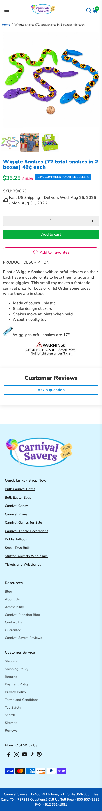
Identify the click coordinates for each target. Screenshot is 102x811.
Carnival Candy (16, 505)
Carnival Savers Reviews (23, 637)
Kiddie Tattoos (16, 539)
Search (10, 715)
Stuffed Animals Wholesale (26, 556)
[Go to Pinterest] (39, 755)
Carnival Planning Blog (22, 614)
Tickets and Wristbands (23, 564)
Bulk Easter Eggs (18, 497)
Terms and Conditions (22, 699)
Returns (11, 676)
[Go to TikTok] (32, 755)
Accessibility (14, 607)
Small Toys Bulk (17, 547)
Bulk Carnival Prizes (20, 489)
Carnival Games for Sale (23, 522)
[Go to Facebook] (8, 755)
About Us (12, 599)
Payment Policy (17, 684)
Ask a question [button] (51, 390)
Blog (8, 591)
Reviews (11, 730)
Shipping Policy (16, 669)
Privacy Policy (15, 692)
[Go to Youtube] (25, 755)
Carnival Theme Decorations (26, 531)
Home (6, 25)
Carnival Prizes (16, 514)
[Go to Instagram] (16, 755)
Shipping (11, 661)
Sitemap (11, 722)
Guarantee (13, 630)
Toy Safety (13, 707)
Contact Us (13, 622)
